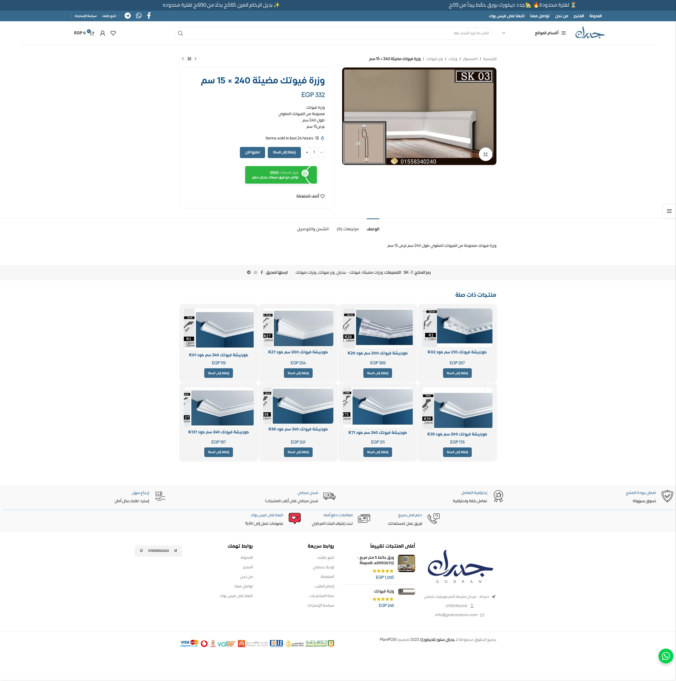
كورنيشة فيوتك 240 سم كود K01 (218, 355)
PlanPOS (388, 639)
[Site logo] (590, 33)
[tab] (373, 226)
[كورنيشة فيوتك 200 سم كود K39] (457, 408)
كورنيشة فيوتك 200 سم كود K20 (378, 353)
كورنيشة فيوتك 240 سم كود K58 (298, 429)
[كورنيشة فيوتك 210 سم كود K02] (457, 327)
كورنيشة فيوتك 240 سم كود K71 (377, 432)
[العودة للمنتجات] (189, 59)
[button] (457, 373)
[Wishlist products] (113, 33)
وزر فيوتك (434, 59)
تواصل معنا (244, 586)
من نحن (246, 577)
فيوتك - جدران (348, 272)
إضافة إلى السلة (284, 152)
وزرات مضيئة (372, 272)
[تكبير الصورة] (485, 154)
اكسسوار (470, 59)
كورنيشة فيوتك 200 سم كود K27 (298, 352)
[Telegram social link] (127, 16)
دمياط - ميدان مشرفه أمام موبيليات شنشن (456, 597)
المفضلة (327, 577)
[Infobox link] (269, 520)
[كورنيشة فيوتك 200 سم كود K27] (298, 327)
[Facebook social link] (149, 16)
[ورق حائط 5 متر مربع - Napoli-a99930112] (406, 567)
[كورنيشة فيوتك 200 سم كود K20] (378, 328)
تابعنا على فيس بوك (236, 596)
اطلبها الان (252, 152)
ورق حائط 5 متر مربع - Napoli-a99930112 (375, 560)
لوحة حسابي (323, 567)
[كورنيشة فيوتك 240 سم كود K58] (298, 405)
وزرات (452, 59)
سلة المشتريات (321, 596)
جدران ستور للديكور (439, 639)
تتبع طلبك (325, 557)
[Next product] (183, 59)
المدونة (247, 557)
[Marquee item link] (224, 5)
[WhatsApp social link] (138, 16)
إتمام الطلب (324, 586)
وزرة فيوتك (384, 591)
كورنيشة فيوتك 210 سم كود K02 (457, 352)
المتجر (248, 567)
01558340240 (456, 606)
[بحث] (180, 33)
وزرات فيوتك (306, 272)
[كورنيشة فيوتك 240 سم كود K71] (378, 407)
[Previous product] (196, 59)
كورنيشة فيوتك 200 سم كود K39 (457, 434)
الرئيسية (489, 59)
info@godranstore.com (456, 615)
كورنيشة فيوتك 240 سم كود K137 (218, 432)
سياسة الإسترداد (320, 605)
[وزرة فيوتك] (406, 598)
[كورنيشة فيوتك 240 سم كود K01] (219, 329)
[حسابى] (102, 33)
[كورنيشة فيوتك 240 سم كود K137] (219, 407)
